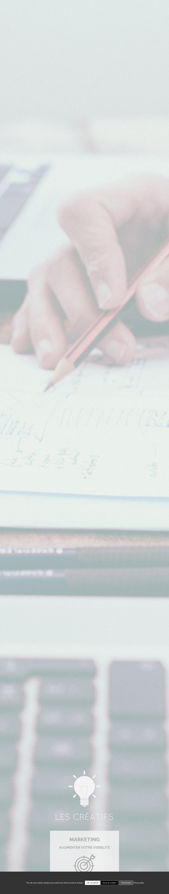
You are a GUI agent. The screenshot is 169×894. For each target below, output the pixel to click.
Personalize (126, 883)
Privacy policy (139, 883)
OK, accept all (92, 883)
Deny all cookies (109, 883)
